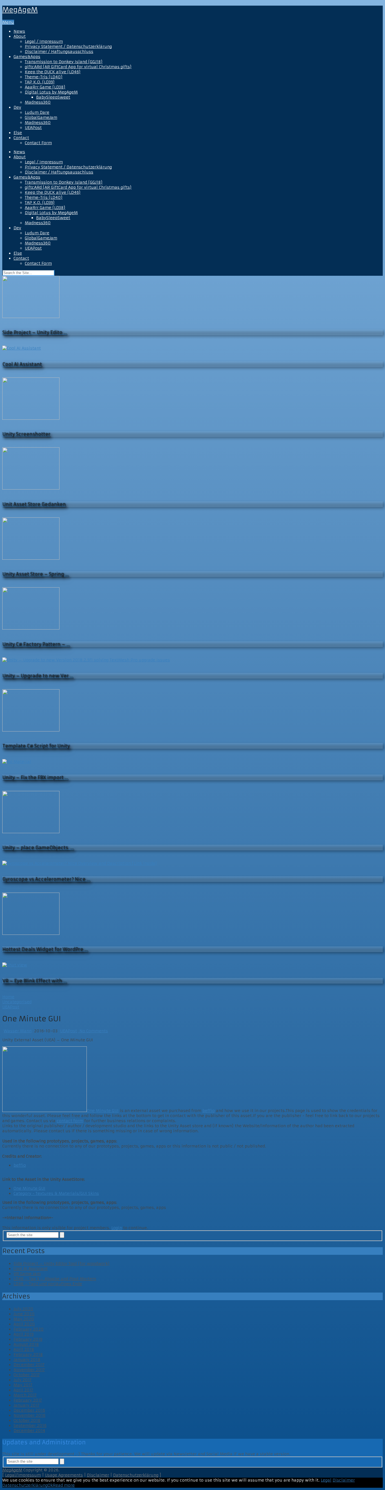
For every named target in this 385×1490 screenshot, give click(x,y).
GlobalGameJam (41, 117)
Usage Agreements (64, 1475)
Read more (64, 1485)
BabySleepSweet (53, 97)
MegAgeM (20, 10)
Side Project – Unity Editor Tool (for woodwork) (62, 1263)
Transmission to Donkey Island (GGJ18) (64, 61)
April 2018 (24, 1349)
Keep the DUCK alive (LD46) (53, 71)
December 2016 (29, 1410)
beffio (208, 1110)
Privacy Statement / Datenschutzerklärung (68, 46)
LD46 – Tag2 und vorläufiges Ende (48, 1283)
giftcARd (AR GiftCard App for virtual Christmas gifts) (78, 66)
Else (18, 132)
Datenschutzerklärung (135, 1475)
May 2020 (24, 1319)
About (20, 36)
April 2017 (23, 1390)
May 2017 (23, 1384)
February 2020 (29, 1329)
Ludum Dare (37, 112)
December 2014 (29, 1430)
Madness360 (38, 102)
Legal (326, 1480)
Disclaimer (98, 1475)
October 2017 (27, 1374)
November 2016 (29, 1415)
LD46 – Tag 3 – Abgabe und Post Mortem (55, 1278)
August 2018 (26, 1344)
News (19, 31)
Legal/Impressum (23, 1475)
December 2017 (29, 1364)
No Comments (93, 1030)
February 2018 (28, 1354)
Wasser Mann (18, 1030)
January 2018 (27, 1359)
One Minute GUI (103, 1110)
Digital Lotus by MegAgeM (51, 92)
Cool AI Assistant (31, 1268)
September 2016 (30, 1425)
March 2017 (25, 1395)
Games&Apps (27, 56)
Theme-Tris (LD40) (44, 76)
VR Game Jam (27, 1273)
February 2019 (28, 1339)
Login (116, 1227)
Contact (21, 137)
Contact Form (38, 142)
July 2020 (23, 1308)
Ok (50, 1485)
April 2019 (24, 1334)
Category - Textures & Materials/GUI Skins (56, 1193)
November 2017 (29, 1369)
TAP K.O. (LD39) (40, 81)
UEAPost (33, 127)
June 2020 (24, 1313)
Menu (8, 22)
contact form (70, 1120)
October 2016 (27, 1420)
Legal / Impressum (44, 41)
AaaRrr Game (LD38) (45, 87)
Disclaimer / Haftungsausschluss (59, 51)
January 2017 (26, 1405)
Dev (17, 107)
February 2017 (28, 1400)
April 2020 (24, 1324)
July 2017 (23, 1379)
